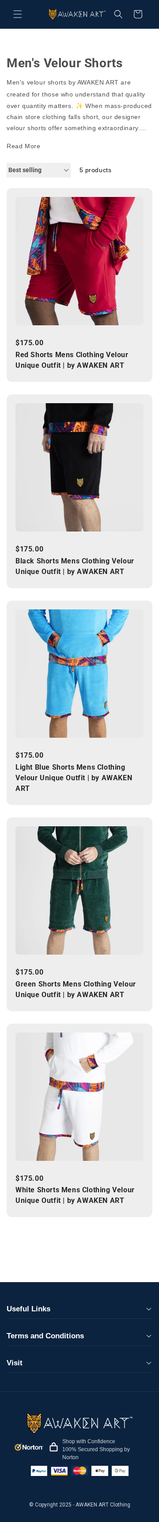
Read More (23, 146)
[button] (17, 14)
